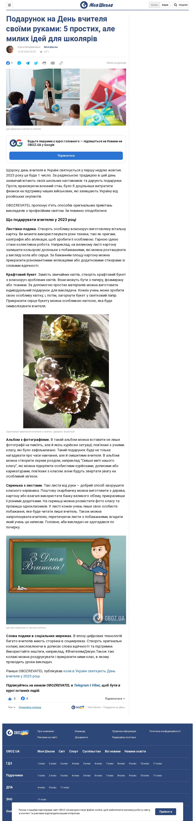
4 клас (75, 763)
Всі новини (113, 751)
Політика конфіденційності (165, 731)
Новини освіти (135, 751)
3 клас (64, 763)
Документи (81, 737)
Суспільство (91, 751)
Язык (165, 5)
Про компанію (46, 731)
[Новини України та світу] (77, 708)
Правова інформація (124, 731)
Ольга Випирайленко (29, 47)
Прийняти (165, 811)
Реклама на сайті (47, 737)
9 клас (132, 763)
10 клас (144, 763)
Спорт (73, 751)
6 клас (98, 763)
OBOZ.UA (13, 751)
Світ (62, 751)
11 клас (157, 763)
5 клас (87, 763)
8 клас (121, 763)
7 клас (109, 763)
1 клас (41, 763)
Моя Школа (51, 47)
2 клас (52, 763)
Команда (80, 731)
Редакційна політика (30, 707)
